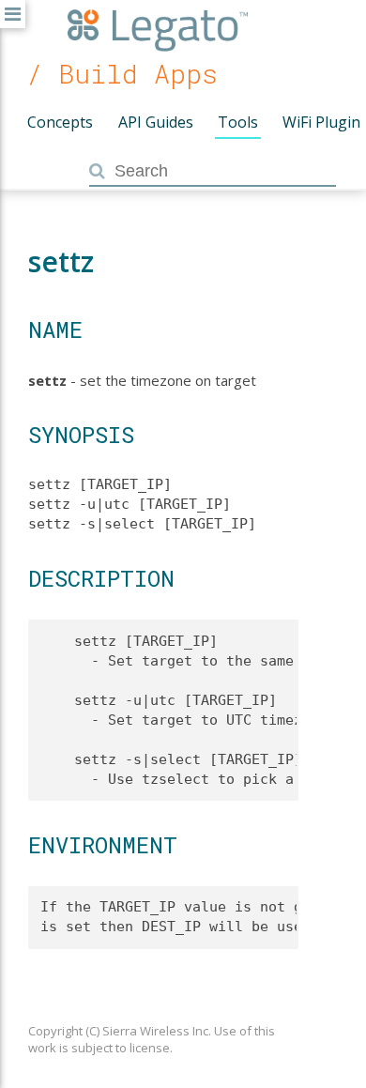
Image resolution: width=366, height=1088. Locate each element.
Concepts (60, 122)
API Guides (155, 122)
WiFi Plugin (321, 122)
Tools (238, 122)
